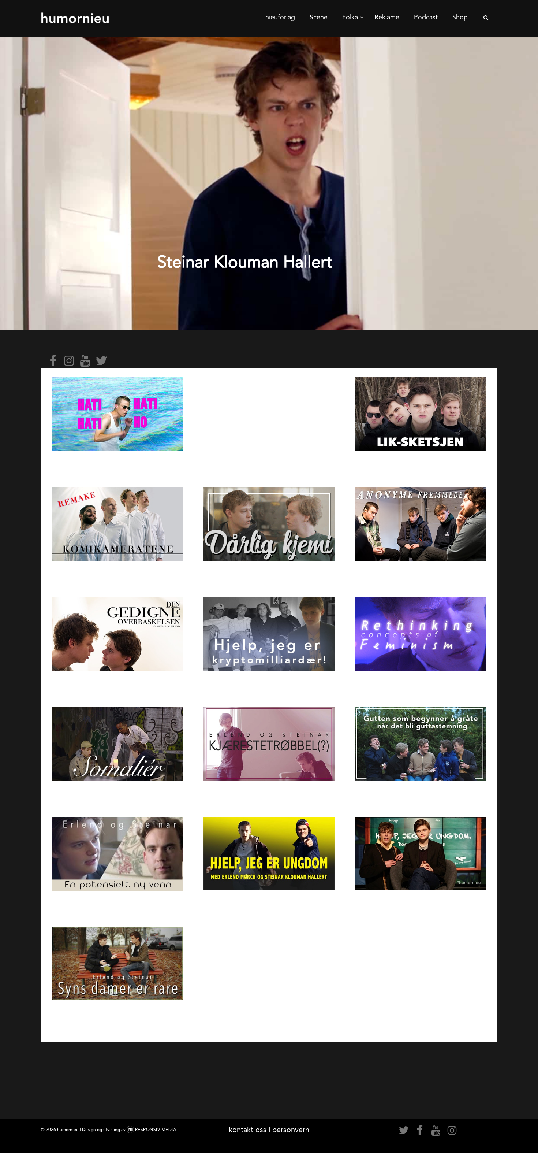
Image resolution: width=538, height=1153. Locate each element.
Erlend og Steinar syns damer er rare (118, 1013)
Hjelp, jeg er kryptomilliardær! (269, 684)
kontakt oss (247, 1129)
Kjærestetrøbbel (268, 793)
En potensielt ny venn (118, 904)
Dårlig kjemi (269, 574)
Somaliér (118, 794)
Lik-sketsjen (420, 464)
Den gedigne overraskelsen (117, 684)
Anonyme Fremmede (420, 574)
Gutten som (420, 793)
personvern (290, 1129)
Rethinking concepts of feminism (420, 684)
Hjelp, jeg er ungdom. (269, 903)
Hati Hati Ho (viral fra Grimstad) (118, 464)
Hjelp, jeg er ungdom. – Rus (420, 903)
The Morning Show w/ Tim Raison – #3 (269, 381)
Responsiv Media (155, 1129)
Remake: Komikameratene (118, 574)
